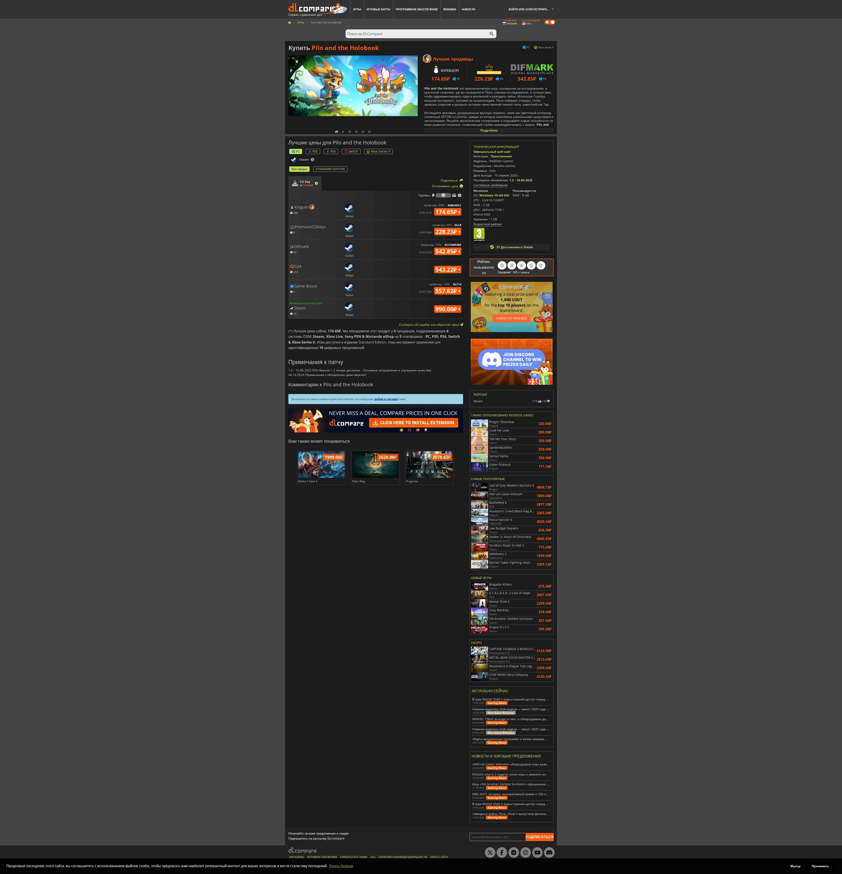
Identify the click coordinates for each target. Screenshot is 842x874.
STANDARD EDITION (330, 169)
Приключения (501, 156)
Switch (353, 151)
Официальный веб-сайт (492, 151)
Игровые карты (378, 9)
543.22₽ (446, 269)
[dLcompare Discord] (548, 852)
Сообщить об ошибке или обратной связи (429, 324)
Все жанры (299, 169)
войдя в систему (386, 399)
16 (294, 313)
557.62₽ (446, 291)
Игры (357, 9)
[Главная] (289, 22)
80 (294, 252)
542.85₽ (446, 251)
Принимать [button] (820, 866)
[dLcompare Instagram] (524, 852)
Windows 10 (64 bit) (494, 195)
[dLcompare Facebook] (500, 852)
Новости (468, 9)
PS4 (333, 151)
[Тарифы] (443, 195)
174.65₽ (446, 212)
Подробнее (489, 130)
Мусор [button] (795, 866)
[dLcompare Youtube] (536, 852)
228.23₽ (446, 231)
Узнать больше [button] (341, 866)
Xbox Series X (380, 151)
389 (295, 212)
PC (298, 151)
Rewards (449, 9)
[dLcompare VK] (512, 852)
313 (295, 271)
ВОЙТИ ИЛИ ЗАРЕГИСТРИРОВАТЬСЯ (533, 9)
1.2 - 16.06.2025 (520, 180)
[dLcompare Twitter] (488, 852)
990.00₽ (446, 309)
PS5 (315, 151)
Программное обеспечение (417, 9)
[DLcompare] (302, 850)
